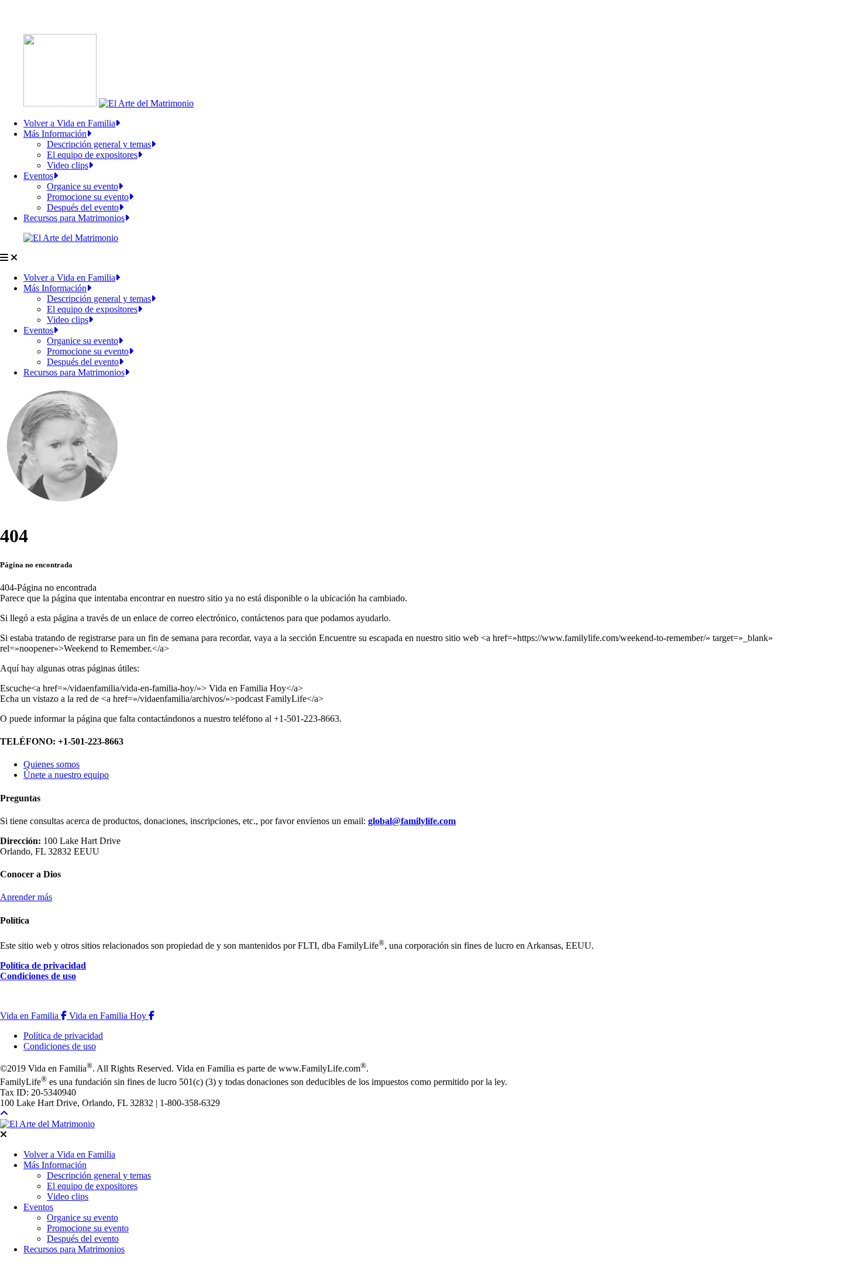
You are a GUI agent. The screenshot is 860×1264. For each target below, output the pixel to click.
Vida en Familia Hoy (111, 1016)
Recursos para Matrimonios (74, 218)
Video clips (67, 165)
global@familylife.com (412, 821)
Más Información (55, 134)
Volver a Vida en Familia (69, 123)
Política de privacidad (43, 965)
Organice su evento (82, 186)
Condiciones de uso (38, 976)
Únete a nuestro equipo (66, 775)
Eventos (38, 176)
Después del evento (83, 207)
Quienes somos (51, 764)
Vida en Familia (34, 1016)
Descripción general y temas (99, 144)
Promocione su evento (88, 197)
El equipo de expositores (92, 155)
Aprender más (26, 897)
